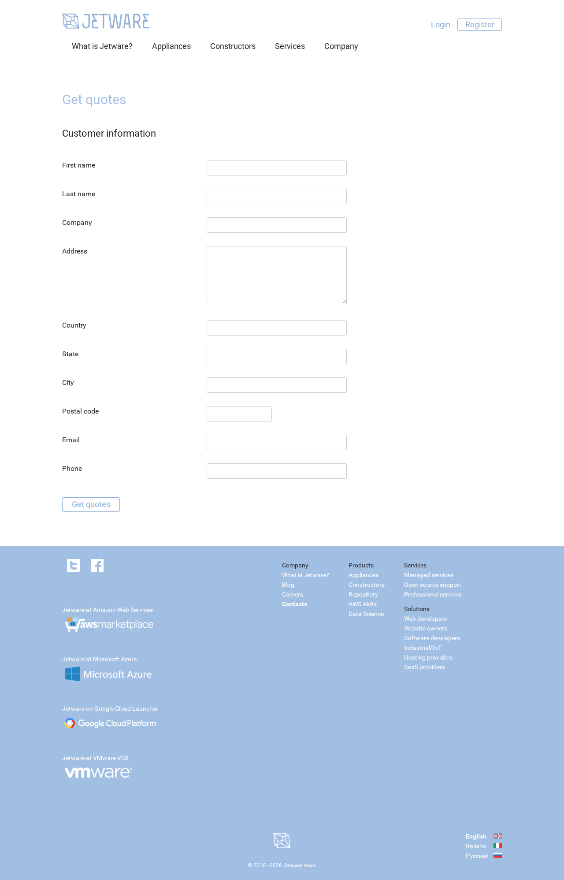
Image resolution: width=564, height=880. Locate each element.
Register (479, 24)
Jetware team (299, 865)
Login (440, 24)
